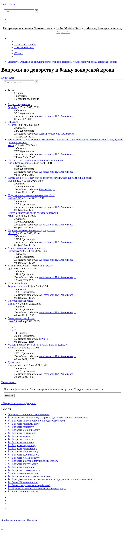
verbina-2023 (14, 198)
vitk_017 (12, 233)
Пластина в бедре (17, 283)
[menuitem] (9, 19)
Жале (11, 145)
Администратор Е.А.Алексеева (56, 133)
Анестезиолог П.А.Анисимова (56, 116)
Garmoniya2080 (16, 251)
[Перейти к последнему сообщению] (75, 116)
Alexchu (12, 124)
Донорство (14, 362)
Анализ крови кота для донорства (26, 248)
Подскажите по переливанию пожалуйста (31, 195)
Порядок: (79, 389)
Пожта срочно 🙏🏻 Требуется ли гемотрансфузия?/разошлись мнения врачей (50, 177)
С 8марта (13, 122)
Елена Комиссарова (19, 163)
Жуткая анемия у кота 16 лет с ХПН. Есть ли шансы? (37, 344)
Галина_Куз (14, 180)
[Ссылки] (9, 38)
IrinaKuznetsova (16, 365)
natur (10, 215)
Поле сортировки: (40, 389)
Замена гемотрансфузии (21, 318)
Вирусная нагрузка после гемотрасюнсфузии (33, 212)
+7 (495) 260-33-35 (68, 28)
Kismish (12, 347)
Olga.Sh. (12, 107)
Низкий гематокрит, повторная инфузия (30, 265)
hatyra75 (12, 321)
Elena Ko (13, 303)
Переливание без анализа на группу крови (31, 230)
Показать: (9, 389)
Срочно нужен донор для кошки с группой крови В (36, 160)
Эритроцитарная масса (20, 300)
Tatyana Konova (16, 286)
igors (10, 268)
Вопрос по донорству (20, 104)
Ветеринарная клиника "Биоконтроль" (28, 28)
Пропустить (8, 4)
